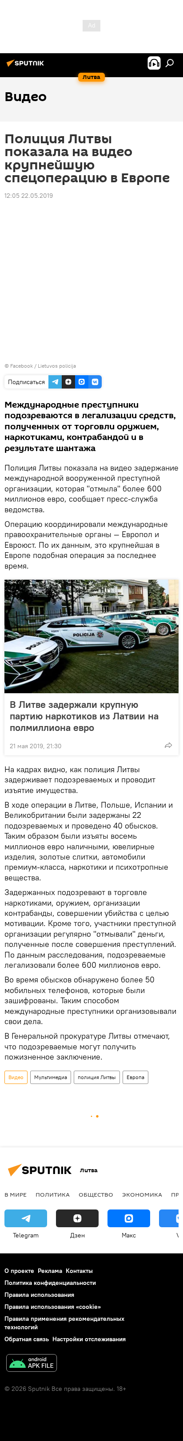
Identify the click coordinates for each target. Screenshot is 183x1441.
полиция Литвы (97, 1077)
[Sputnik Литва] (26, 67)
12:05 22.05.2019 (28, 196)
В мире (15, 1194)
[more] (168, 745)
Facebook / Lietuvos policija (43, 365)
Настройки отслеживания (89, 1339)
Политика (53, 1194)
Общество (96, 1194)
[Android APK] (31, 1364)
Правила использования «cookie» (52, 1307)
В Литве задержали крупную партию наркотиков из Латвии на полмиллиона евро (84, 716)
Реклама (50, 1271)
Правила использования (39, 1295)
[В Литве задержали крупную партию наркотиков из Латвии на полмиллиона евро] (91, 636)
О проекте (19, 1271)
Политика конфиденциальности (50, 1283)
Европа (135, 1077)
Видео (16, 1077)
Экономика (142, 1194)
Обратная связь (26, 1339)
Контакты (79, 1271)
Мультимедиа (50, 1077)
